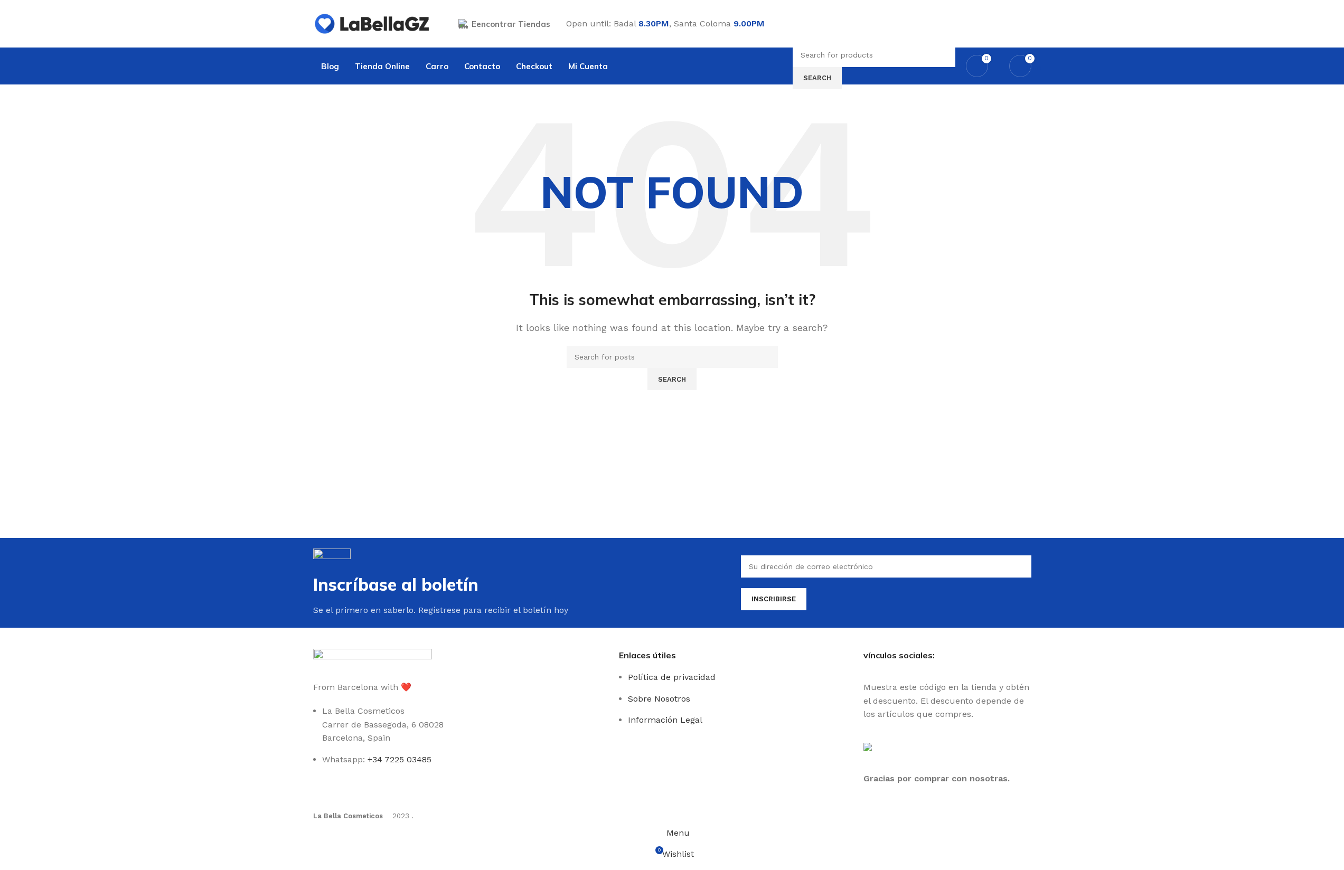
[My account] (1027, 23)
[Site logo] (372, 23)
